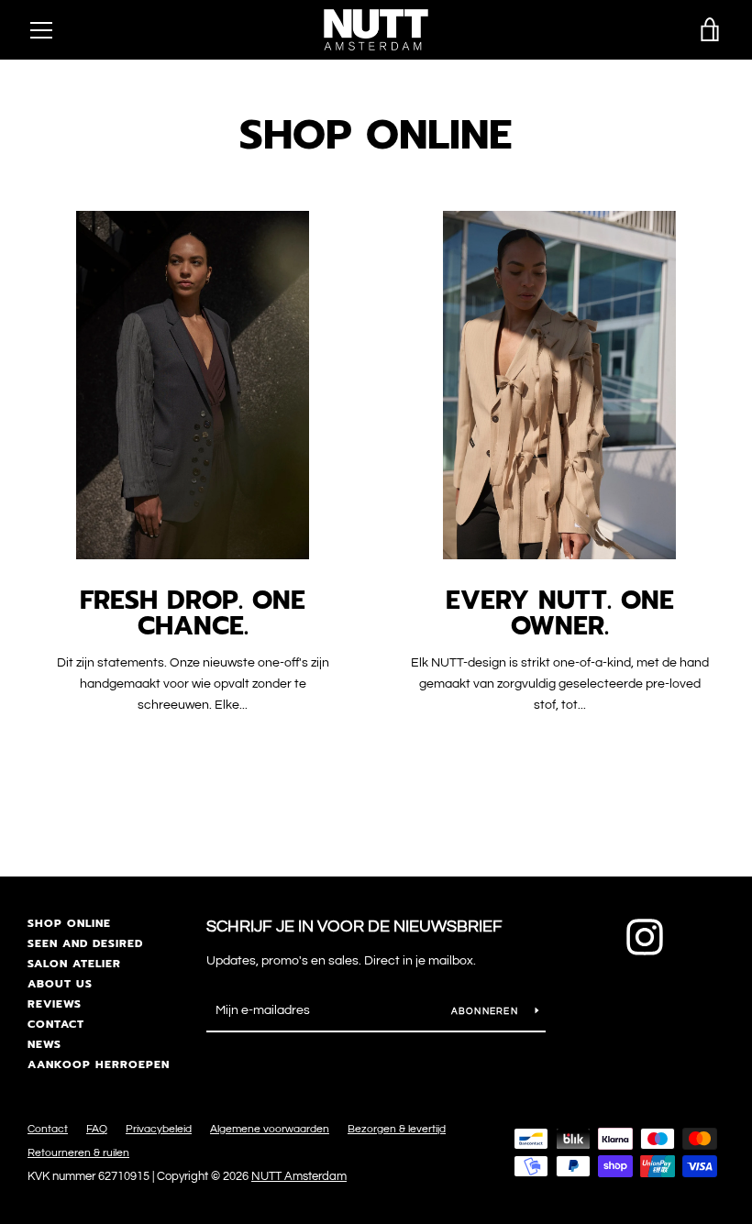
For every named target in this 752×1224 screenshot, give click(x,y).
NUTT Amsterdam (299, 1177)
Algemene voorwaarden (269, 1129)
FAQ (96, 1129)
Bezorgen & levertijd (397, 1129)
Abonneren (486, 1011)
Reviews (55, 1004)
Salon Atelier (74, 963)
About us (60, 984)
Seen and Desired (85, 943)
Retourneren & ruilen (78, 1153)
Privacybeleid (159, 1129)
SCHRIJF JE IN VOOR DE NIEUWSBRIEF (354, 926)
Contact (56, 1024)
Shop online (69, 923)
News (44, 1044)
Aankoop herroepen (99, 1064)
